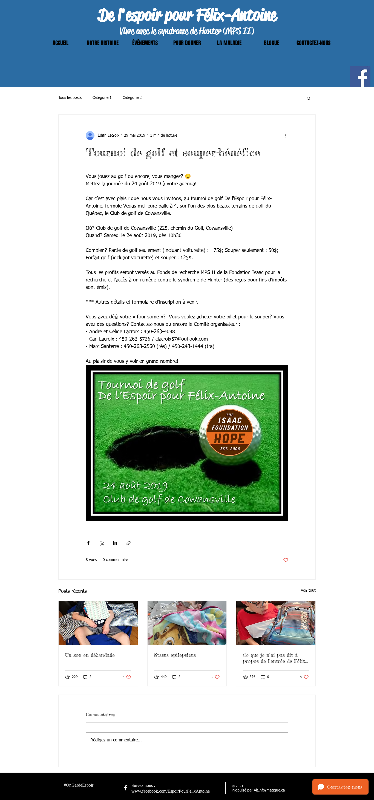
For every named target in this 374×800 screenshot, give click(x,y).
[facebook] (125, 787)
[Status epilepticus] (187, 623)
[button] (308, 98)
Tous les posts (70, 98)
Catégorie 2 (132, 98)
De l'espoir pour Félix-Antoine (187, 14)
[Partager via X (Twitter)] (101, 543)
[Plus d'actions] (285, 135)
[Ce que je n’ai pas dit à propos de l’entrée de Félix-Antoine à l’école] (275, 623)
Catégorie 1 (102, 98)
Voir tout (308, 590)
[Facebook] (360, 76)
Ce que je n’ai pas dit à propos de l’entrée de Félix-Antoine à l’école (275, 658)
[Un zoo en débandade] (98, 623)
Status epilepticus (175, 655)
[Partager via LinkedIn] (115, 543)
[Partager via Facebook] (88, 543)
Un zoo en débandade (90, 655)
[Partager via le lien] (128, 543)
